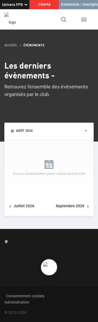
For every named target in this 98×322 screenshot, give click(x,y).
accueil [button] (10, 45)
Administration (16, 302)
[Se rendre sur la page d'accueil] (10, 19)
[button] (84, 19)
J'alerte (44, 4)
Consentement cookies (25, 296)
